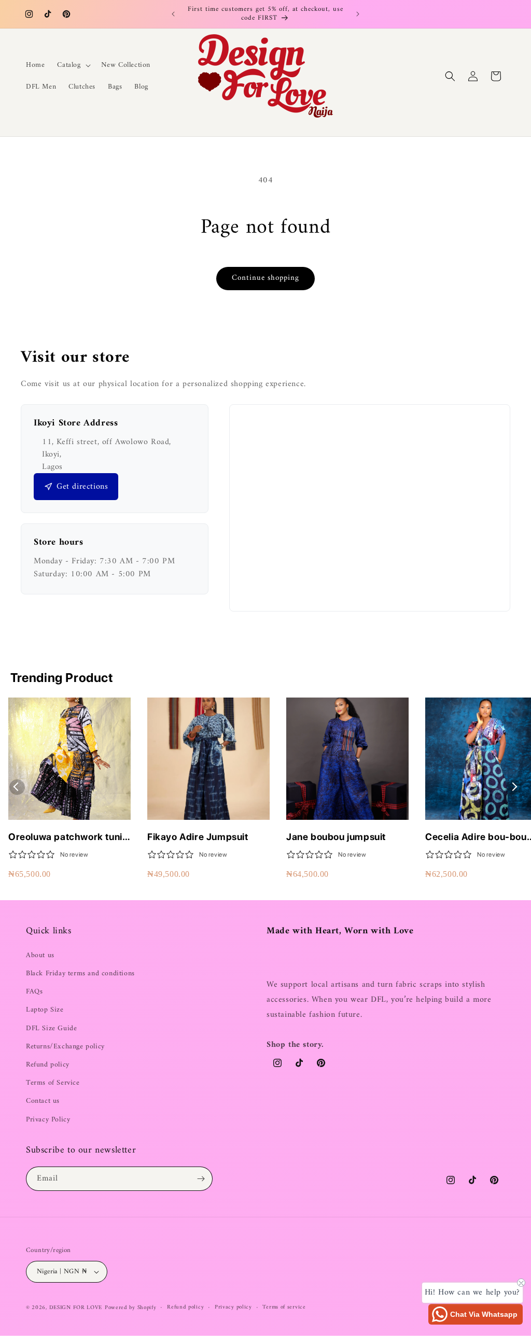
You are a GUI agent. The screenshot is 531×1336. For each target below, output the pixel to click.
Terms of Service (53, 1082)
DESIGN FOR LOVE (76, 1308)
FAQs (34, 991)
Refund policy (47, 1064)
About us (40, 955)
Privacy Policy (48, 1119)
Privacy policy (233, 1307)
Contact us (43, 1101)
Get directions (82, 486)
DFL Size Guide (51, 1028)
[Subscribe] (200, 1179)
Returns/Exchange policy (65, 1046)
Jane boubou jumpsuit (336, 836)
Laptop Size (45, 1009)
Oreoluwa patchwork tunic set (68, 837)
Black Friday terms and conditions (80, 973)
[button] (72, 65)
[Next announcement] (357, 14)
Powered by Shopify (131, 1308)
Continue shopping (265, 278)
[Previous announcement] (173, 14)
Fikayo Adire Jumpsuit (197, 836)
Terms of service (283, 1307)
